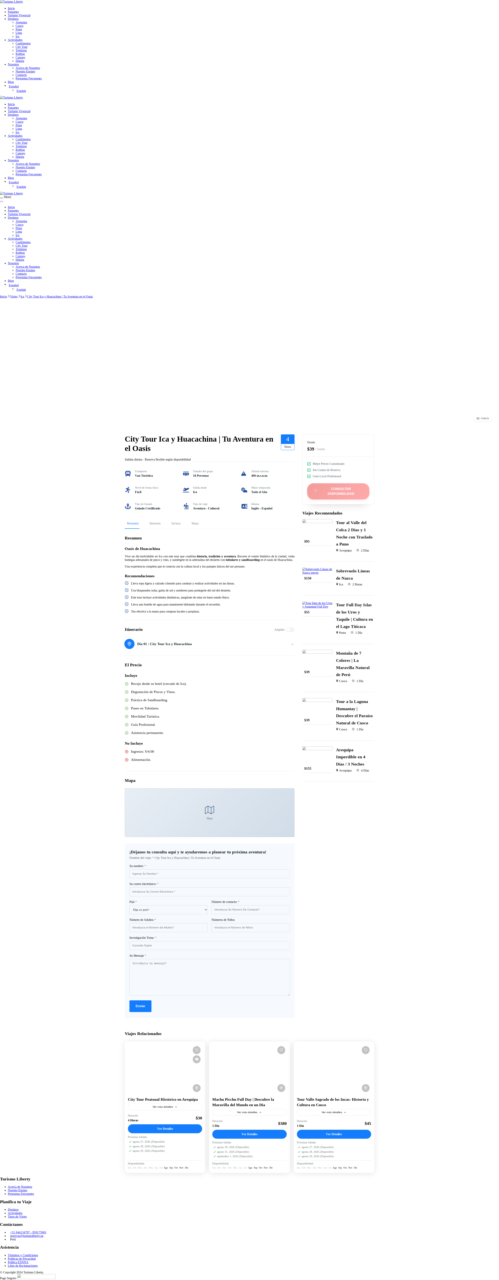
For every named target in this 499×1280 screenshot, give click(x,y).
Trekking (21, 50)
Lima (19, 32)
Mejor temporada (260, 487)
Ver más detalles (163, 1106)
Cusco (19, 25)
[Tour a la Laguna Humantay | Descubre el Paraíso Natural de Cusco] (317, 699)
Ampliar (279, 629)
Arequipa (21, 22)
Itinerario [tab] (155, 523)
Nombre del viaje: (141, 857)
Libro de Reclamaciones (23, 1265)
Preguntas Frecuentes (29, 78)
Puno (19, 29)
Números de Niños (223, 919)
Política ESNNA (18, 1262)
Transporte (141, 471)
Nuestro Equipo (25, 71)
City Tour (21, 47)
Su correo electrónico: (144, 884)
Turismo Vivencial (19, 15)
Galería (485, 418)
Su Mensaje (137, 955)
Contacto (21, 75)
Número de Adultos (142, 919)
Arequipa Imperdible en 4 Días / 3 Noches (350, 756)
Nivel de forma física (146, 487)
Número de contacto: (225, 901)
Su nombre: (137, 866)
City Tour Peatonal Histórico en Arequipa (163, 1099)
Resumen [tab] (133, 523)
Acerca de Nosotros (28, 68)
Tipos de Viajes (17, 1216)
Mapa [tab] (195, 523)
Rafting (20, 54)
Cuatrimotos (23, 43)
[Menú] (1, 198)
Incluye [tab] (176, 523)
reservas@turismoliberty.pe (26, 1236)
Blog (11, 82)
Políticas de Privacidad (22, 1258)
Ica (17, 36)
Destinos (13, 18)
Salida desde (200, 487)
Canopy (20, 57)
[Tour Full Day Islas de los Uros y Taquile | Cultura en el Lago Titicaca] (317, 603)
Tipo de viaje (200, 504)
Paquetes (13, 11)
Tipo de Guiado (143, 504)
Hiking (20, 61)
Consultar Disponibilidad (340, 491)
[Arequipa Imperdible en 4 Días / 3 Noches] (317, 748)
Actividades (15, 40)
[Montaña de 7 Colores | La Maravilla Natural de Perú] (317, 651)
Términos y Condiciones (23, 1255)
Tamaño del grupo (203, 471)
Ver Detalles (165, 1128)
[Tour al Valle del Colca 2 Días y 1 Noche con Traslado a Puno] (317, 520)
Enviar (140, 1006)
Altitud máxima (260, 471)
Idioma (255, 504)
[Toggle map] (197, 1088)
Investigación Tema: (143, 937)
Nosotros (13, 64)
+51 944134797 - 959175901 (28, 1232)
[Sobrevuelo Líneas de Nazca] (317, 569)
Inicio (11, 8)
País (133, 901)
